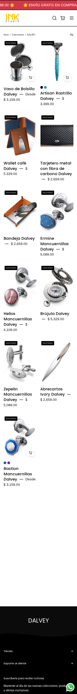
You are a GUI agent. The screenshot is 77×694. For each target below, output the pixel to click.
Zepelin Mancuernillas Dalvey (18, 394)
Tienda (8, 651)
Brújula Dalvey (54, 313)
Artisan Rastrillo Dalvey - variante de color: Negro (41, 87)
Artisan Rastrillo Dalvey (56, 95)
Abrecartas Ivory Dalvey (52, 391)
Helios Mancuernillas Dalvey (18, 319)
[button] (54, 18)
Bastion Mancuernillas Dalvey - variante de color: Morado (8, 462)
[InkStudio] (12, 18)
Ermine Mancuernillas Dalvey (54, 244)
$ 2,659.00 (56, 179)
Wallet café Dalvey (15, 165)
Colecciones (18, 34)
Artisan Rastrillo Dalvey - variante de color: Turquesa (45, 87)
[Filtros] (71, 34)
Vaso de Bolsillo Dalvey (19, 91)
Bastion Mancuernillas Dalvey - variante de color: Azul (5, 462)
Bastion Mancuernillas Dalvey (18, 474)
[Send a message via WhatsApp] (70, 687)
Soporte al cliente (15, 663)
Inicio (6, 34)
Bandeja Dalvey (19, 238)
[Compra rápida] (30, 77)
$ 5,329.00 (56, 319)
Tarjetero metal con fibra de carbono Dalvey (56, 168)
